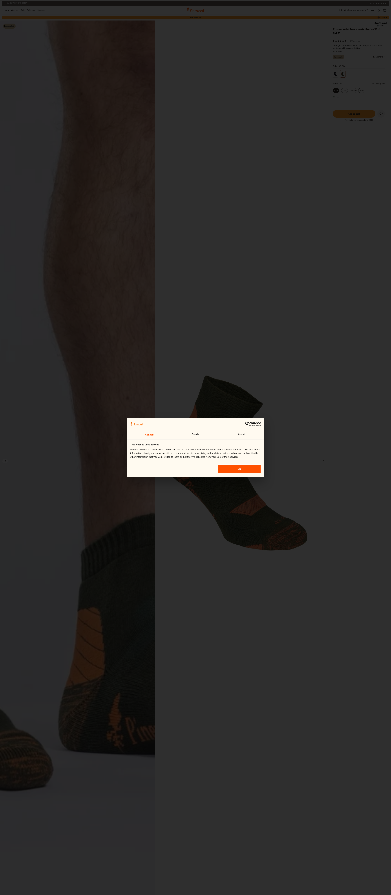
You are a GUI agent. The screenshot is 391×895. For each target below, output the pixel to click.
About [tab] (241, 434)
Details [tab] (195, 434)
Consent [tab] (149, 434)
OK (239, 468)
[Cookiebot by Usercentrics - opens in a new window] (247, 424)
